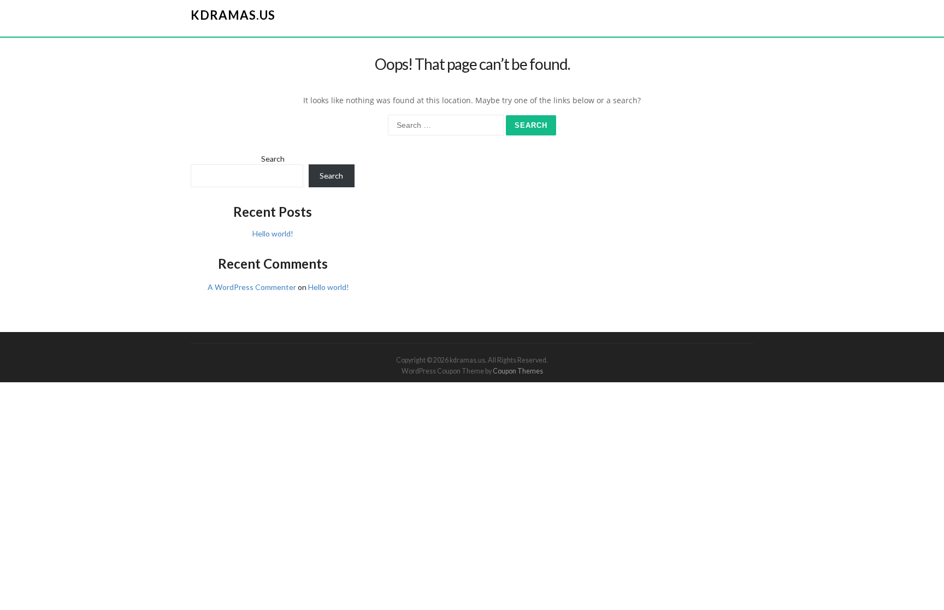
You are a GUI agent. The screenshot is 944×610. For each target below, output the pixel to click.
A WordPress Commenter (252, 287)
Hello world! (272, 233)
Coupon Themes (518, 371)
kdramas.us (233, 15)
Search (273, 158)
